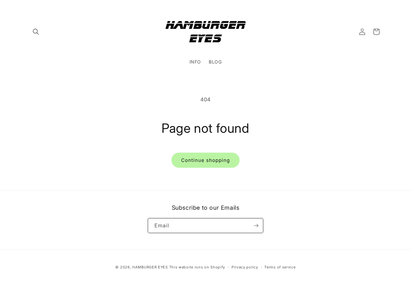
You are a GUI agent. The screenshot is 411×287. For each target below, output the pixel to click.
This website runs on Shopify (197, 267)
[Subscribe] (256, 225)
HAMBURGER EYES (150, 267)
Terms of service (279, 267)
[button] (36, 32)
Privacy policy (245, 267)
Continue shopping (205, 160)
